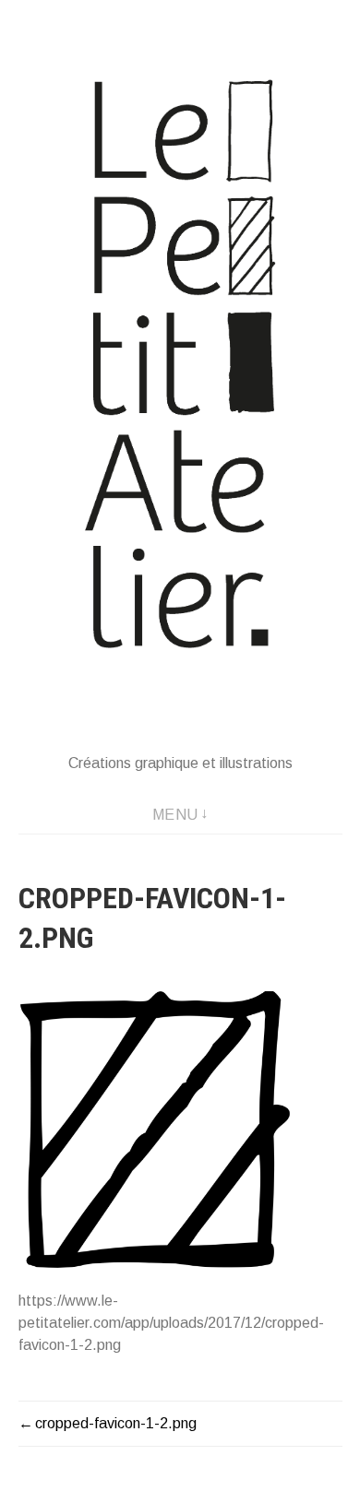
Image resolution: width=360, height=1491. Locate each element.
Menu (175, 814)
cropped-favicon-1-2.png (116, 1423)
